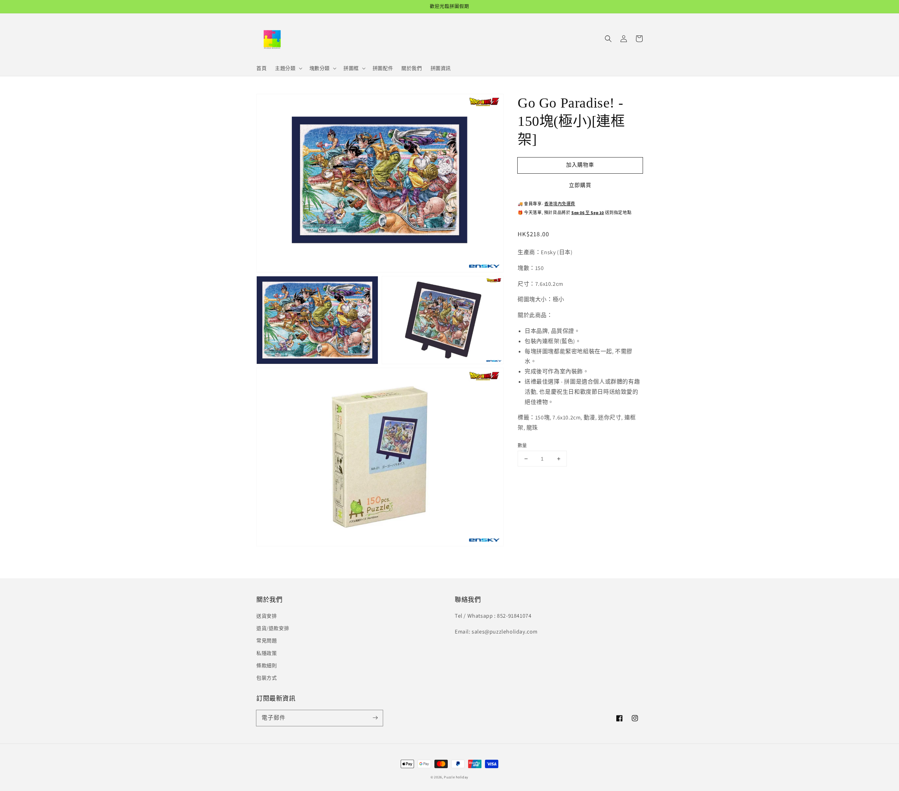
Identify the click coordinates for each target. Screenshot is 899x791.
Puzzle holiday (456, 777)
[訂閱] (375, 718)
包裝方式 (266, 678)
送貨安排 (266, 616)
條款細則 (266, 665)
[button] (608, 38)
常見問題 (266, 640)
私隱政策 (266, 653)
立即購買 (580, 185)
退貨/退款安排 (272, 628)
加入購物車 (580, 164)
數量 (522, 445)
